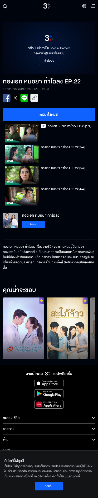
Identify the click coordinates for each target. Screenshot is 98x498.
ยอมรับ (49, 486)
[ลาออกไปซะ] (23, 328)
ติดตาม (33, 224)
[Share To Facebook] (6, 98)
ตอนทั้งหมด (48, 115)
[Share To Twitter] (15, 98)
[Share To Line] (24, 98)
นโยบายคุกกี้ (72, 476)
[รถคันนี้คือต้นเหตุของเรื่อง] (67, 328)
